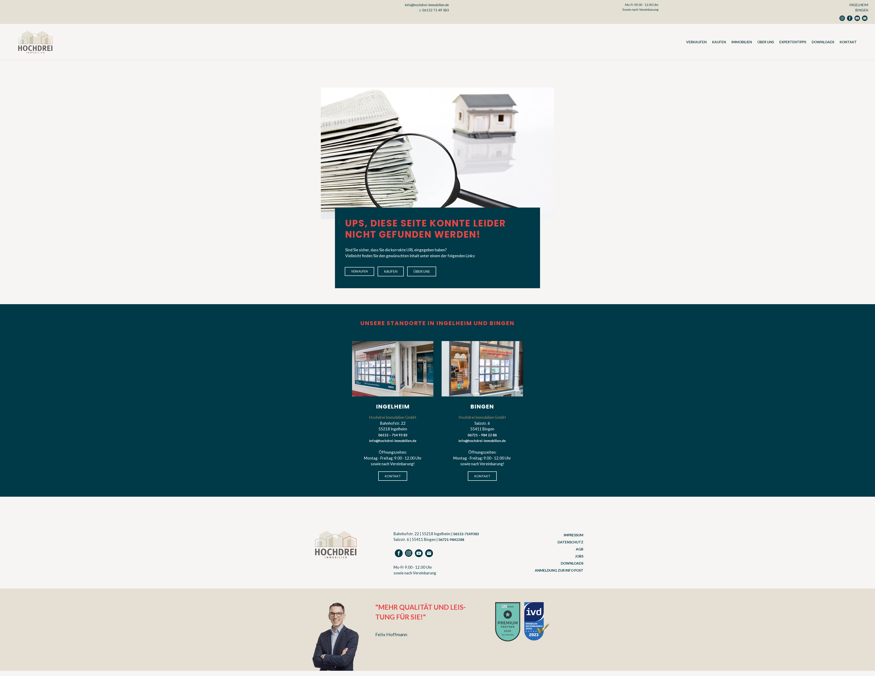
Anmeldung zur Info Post (559, 570)
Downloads (823, 42)
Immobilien (741, 42)
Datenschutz (570, 542)
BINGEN (861, 10)
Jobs (579, 556)
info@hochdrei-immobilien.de (427, 5)
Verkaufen (696, 42)
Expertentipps (792, 42)
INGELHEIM (858, 5)
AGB (579, 549)
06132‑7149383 (466, 534)
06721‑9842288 (451, 539)
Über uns (765, 42)
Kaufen (719, 42)
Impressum (573, 535)
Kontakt (848, 42)
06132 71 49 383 (435, 10)
